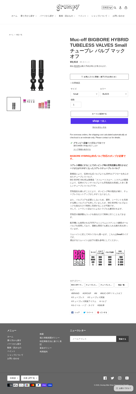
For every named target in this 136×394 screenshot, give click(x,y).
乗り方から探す (14, 340)
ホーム (11, 34)
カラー (103, 89)
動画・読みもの (14, 347)
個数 (73, 99)
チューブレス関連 (97, 297)
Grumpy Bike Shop (107, 385)
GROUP (87, 293)
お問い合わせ (13, 358)
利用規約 (44, 351)
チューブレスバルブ (92, 285)
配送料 (77, 66)
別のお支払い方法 (99, 127)
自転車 (102, 305)
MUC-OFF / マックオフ (77, 285)
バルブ (104, 301)
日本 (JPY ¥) (29, 378)
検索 (42, 334)
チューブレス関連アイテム (84, 301)
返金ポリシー (46, 348)
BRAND (75, 293)
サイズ (74, 89)
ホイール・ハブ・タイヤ (83, 305)
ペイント (11, 351)
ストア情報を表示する (82, 149)
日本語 (106, 7)
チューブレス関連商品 (107, 285)
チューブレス (78, 297)
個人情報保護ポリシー (50, 338)
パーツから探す (14, 344)
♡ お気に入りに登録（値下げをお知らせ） (99, 77)
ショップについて (15, 355)
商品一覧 (19, 34)
